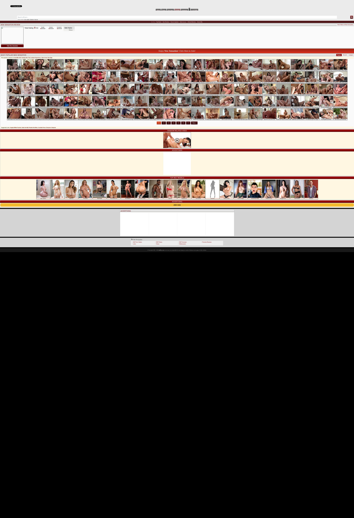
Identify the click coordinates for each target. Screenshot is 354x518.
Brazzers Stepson (51, 127)
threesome (32, 19)
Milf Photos (159, 242)
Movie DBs (199, 22)
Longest (351, 55)
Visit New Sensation (12, 45)
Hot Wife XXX (17, 57)
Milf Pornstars (183, 242)
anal (25, 19)
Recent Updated (174, 22)
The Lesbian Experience (34, 57)
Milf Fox (177, 4)
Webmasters (182, 244)
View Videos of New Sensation (345, 24)
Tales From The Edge (46, 57)
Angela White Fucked (15, 127)
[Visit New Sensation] (12, 35)
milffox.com (161, 250)
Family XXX (25, 57)
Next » (194, 123)
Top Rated (158, 22)
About (157, 244)
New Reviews (166, 22)
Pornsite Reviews (207, 242)
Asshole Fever (42, 127)
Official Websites (192, 22)
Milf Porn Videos (137, 242)
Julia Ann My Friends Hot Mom (30, 127)
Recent (345, 55)
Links (134, 244)
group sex (36, 19)
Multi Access (183, 22)
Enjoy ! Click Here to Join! (177, 51)
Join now (177, 205)
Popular (339, 55)
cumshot (28, 19)
